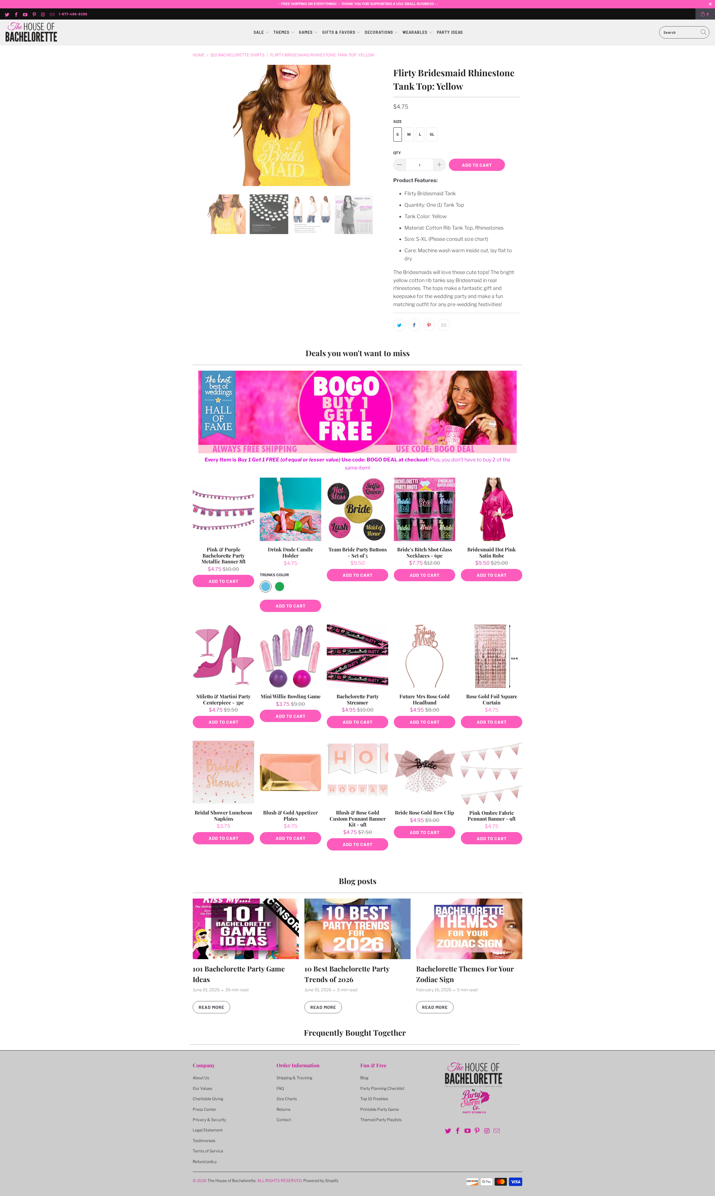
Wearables (414, 32)
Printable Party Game (379, 1109)
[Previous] (200, 125)
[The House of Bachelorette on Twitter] (6, 14)
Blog (364, 1077)
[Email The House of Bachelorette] (51, 14)
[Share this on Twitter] (399, 325)
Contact (284, 1119)
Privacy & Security (209, 1119)
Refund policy (205, 1161)
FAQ (280, 1088)
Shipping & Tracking (294, 1077)
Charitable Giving (208, 1098)
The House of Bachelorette (232, 1180)
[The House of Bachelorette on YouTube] (24, 14)
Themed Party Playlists (381, 1119)
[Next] (382, 125)
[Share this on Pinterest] (429, 325)
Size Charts (287, 1098)
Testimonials (204, 1140)
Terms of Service (208, 1151)
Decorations (379, 32)
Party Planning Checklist (382, 1088)
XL (432, 134)
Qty (397, 153)
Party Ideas (450, 32)
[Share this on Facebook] (414, 325)
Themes (281, 32)
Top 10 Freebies (374, 1098)
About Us (201, 1077)
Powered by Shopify (321, 1180)
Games (306, 32)
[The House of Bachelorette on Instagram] (43, 14)
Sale (259, 32)
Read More (211, 1007)
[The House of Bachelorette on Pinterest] (33, 14)
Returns (283, 1109)
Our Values (202, 1088)
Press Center (204, 1109)
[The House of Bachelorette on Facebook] (15, 14)
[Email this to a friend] (444, 325)
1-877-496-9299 (73, 14)
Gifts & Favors (338, 32)
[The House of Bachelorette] (31, 32)
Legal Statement (208, 1130)
